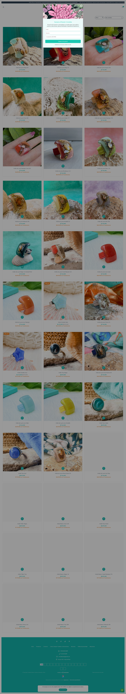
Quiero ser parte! (63, 41)
